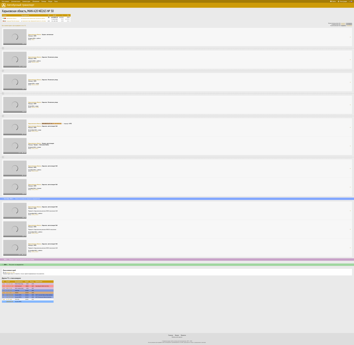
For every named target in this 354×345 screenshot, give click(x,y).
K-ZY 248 (9, 299)
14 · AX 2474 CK (57, 123)
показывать (349, 25)
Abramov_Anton (35, 62)
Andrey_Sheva (35, 131)
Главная (170, 335)
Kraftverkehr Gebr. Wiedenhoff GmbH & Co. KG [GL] (34, 21)
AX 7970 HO (9, 295)
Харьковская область (11, 18)
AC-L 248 (9, 293)
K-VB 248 (9, 290)
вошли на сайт (11, 272)
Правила (183, 335)
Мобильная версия (177, 337)
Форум (177, 335)
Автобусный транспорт (20, 5)
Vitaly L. (33, 39)
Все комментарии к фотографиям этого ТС (14, 25)
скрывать (343, 23)
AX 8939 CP (9, 301)
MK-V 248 (9, 288)
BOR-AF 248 (9, 286)
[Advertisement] (177, 319)
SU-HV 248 (9, 284)
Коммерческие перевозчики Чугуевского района (33, 18)
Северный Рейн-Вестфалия (12, 21)
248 (4, 284)
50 (3, 295)
